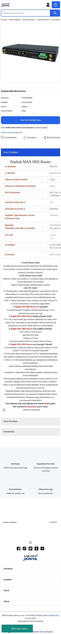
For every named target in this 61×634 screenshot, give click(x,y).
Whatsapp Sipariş (19, 628)
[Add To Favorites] (8, 137)
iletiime (47, 403)
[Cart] (56, 4)
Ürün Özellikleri (10, 152)
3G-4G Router (27, 102)
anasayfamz (32, 407)
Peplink (24, 106)
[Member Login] (48, 5)
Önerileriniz (9, 431)
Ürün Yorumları (10, 421)
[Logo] (5, 5)
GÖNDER (53, 522)
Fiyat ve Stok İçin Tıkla (30, 120)
